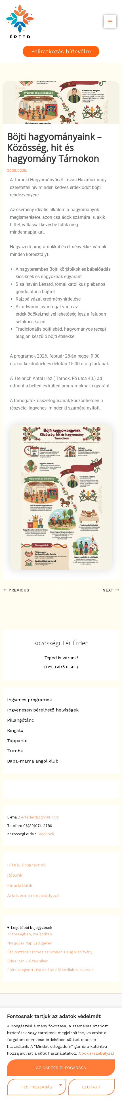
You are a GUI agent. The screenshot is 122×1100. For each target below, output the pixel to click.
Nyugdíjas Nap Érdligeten (29, 943)
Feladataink (19, 885)
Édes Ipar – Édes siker (27, 961)
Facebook (45, 834)
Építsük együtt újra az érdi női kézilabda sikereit (50, 970)
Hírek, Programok (26, 865)
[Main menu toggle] (110, 21)
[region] (61, 1054)
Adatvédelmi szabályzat (33, 895)
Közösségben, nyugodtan (29, 934)
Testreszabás (36, 1087)
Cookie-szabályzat (96, 1053)
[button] (61, 51)
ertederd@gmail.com (40, 817)
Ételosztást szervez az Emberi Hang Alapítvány (49, 952)
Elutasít (91, 1087)
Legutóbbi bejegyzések (31, 927)
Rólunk (14, 875)
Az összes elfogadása (61, 1067)
